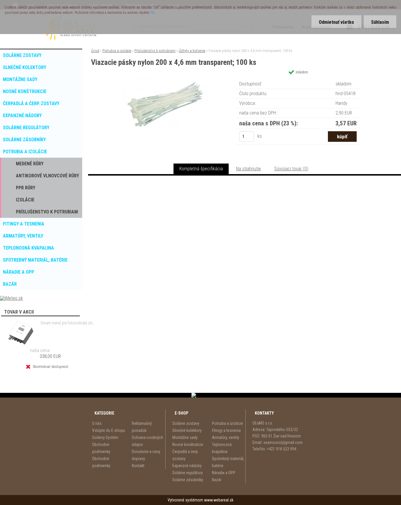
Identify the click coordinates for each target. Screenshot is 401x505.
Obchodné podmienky (101, 448)
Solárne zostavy (185, 423)
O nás (97, 423)
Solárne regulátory (187, 472)
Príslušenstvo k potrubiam (155, 50)
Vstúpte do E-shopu (108, 430)
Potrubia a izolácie (116, 50)
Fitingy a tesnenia (226, 430)
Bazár (216, 479)
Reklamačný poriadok (142, 427)
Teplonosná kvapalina (222, 448)
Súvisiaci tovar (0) (291, 168)
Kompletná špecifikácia (201, 168)
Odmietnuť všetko (336, 22)
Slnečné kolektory (187, 430)
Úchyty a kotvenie (192, 50)
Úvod (95, 50)
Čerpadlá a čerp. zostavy (185, 455)
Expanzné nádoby (187, 465)
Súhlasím (380, 22)
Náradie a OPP (223, 472)
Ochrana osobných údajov (147, 441)
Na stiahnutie (248, 168)
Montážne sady (185, 437)
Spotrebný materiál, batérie (228, 462)
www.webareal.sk (218, 500)
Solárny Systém (105, 437)
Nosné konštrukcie (187, 444)
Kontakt (138, 465)
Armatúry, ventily (225, 437)
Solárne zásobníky (187, 479)
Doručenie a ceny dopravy (146, 455)
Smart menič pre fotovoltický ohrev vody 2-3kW (68, 323)
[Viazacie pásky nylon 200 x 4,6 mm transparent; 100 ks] (165, 80)
